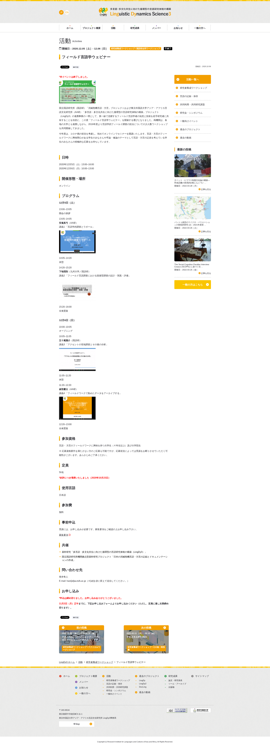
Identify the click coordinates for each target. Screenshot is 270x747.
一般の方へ (84, 693)
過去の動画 (144, 692)
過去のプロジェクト (149, 676)
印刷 (76, 67)
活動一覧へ (192, 79)
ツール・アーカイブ (177, 684)
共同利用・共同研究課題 (117, 687)
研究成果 (172, 676)
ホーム (66, 676)
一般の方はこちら (193, 284)
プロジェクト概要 (88, 676)
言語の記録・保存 (114, 684)
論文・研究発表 (175, 680)
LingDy (142, 680)
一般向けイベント (114, 694)
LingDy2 (142, 683)
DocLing (142, 687)
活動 (108, 676)
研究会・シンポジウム (116, 690)
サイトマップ (202, 676)
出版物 (171, 687)
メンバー (83, 682)
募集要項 (63, 535)
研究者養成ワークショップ (118, 680)
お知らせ (83, 687)
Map (77, 724)
